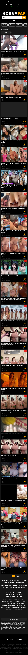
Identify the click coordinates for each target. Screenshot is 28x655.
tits (19, 590)
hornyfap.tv (20, 616)
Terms (17, 637)
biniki (11, 25)
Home (3, 637)
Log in (16, 9)
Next (17, 576)
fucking (6, 583)
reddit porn (20, 603)
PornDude (19, 1)
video (12, 583)
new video (7, 607)
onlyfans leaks (21, 605)
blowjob (13, 580)
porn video (17, 601)
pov (7, 592)
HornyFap (12, 652)
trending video (10, 596)
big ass (19, 592)
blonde (13, 603)
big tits (19, 594)
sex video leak (17, 614)
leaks (19, 580)
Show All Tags (14, 619)
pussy (23, 601)
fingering (13, 590)
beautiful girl (16, 607)
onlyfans (5, 580)
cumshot (16, 599)
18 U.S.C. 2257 (9, 639)
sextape (13, 592)
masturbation (7, 599)
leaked (5, 587)
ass (10, 587)
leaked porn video (18, 609)
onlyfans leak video (9, 612)
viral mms (7, 603)
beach (19, 25)
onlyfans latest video (8, 605)
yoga (4, 25)
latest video (8, 609)
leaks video (9, 614)
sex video (9, 601)
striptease (5, 590)
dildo (4, 601)
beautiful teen (20, 612)
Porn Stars (18, 4)
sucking (24, 585)
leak (24, 580)
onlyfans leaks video (9, 616)
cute (24, 590)
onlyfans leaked (10, 594)
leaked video (20, 583)
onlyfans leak (6, 585)
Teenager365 (9, 4)
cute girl (23, 607)
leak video (16, 585)
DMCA (23, 637)
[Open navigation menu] (14, 21)
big (2, 607)
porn (15, 587)
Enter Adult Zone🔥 (9, 1)
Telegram (19, 639)
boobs (22, 599)
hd (17, 596)
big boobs (21, 587)
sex (21, 596)
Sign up (11, 9)
